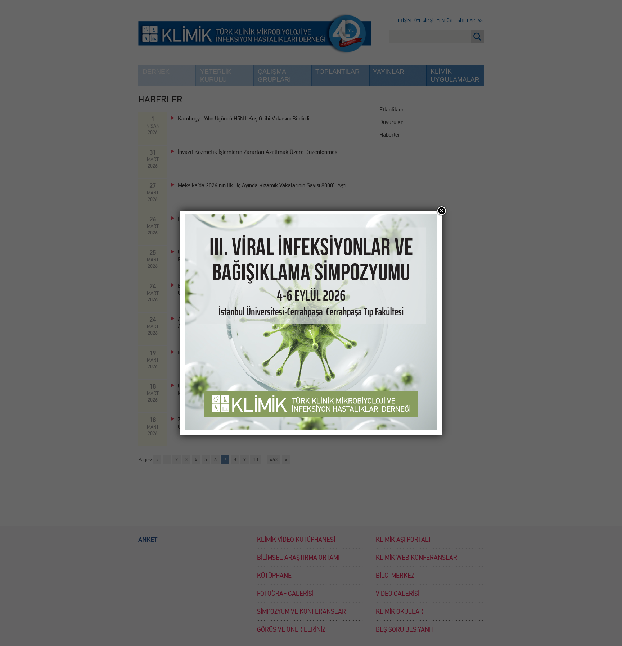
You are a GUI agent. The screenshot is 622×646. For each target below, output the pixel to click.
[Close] (441, 210)
